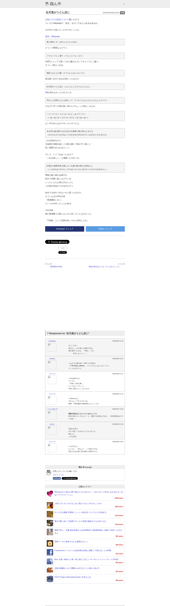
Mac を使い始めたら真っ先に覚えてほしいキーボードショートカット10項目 (86, 559)
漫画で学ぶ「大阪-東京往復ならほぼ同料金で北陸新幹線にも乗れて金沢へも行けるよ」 (88, 531)
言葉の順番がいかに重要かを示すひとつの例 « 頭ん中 (76, 568)
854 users (119, 563)
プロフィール (58, 475)
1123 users (119, 515)
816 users (119, 580)
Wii (46, 92)
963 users (119, 536)
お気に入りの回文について (57, 19)
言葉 (122, 13)
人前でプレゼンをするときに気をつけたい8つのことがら (78, 504)
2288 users (119, 498)
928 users (119, 545)
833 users (119, 571)
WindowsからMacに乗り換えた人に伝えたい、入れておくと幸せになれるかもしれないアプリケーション (88, 493)
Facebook (56, 478)
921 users (119, 554)
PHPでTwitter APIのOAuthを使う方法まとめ (72, 577)
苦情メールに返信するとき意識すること (71, 542)
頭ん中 (55, 4)
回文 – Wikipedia (52, 36)
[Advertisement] (85, 300)
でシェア (64, 229)
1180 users (119, 507)
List (63, 248)
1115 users (119, 524)
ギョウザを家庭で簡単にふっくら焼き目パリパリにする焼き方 (80, 512)
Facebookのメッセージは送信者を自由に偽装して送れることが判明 (82, 550)
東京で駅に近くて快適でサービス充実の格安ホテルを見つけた (80, 521)
